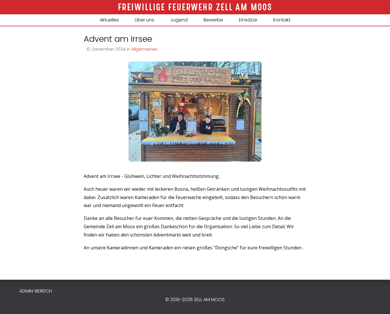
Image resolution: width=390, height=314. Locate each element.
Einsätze (248, 20)
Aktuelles (109, 20)
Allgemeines (144, 49)
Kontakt (281, 20)
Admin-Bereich (35, 291)
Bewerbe (213, 20)
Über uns (144, 20)
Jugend (179, 20)
